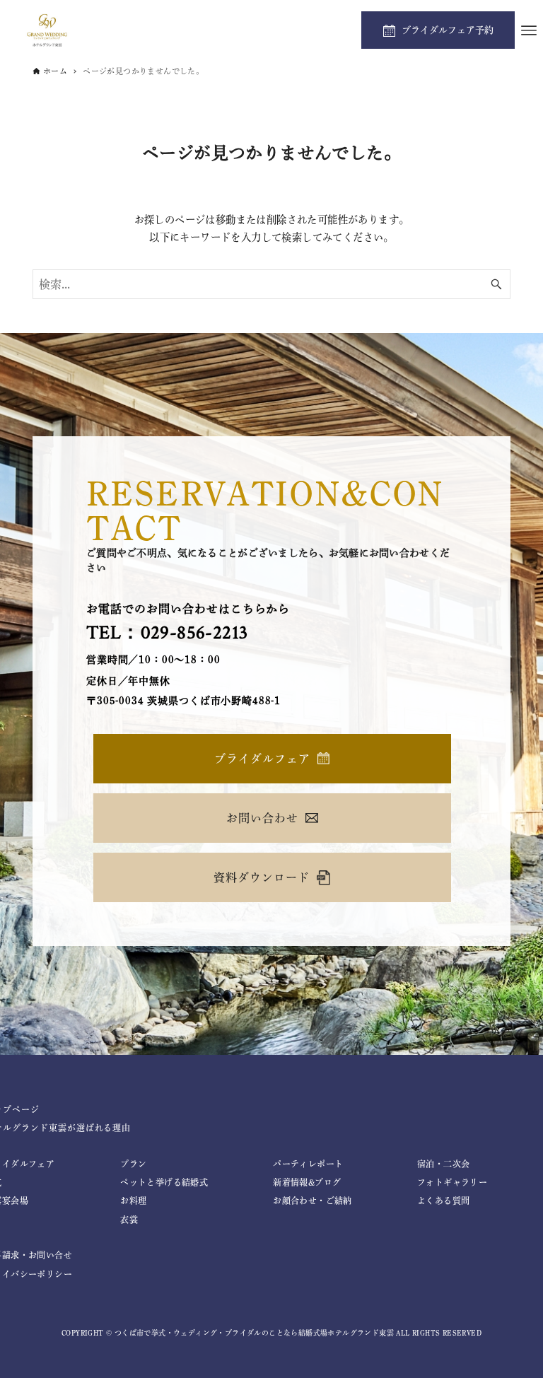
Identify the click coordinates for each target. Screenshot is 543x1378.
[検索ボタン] (496, 284)
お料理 (133, 1200)
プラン (133, 1164)
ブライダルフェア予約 (448, 30)
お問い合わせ (262, 818)
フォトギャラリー (452, 1182)
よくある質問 (443, 1200)
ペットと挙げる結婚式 (164, 1182)
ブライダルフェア (262, 758)
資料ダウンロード (262, 877)
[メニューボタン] (529, 30)
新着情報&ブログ (307, 1182)
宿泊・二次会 (443, 1164)
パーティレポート (308, 1164)
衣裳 (129, 1219)
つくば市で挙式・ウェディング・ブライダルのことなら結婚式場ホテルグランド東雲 (254, 1332)
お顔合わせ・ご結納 (312, 1200)
